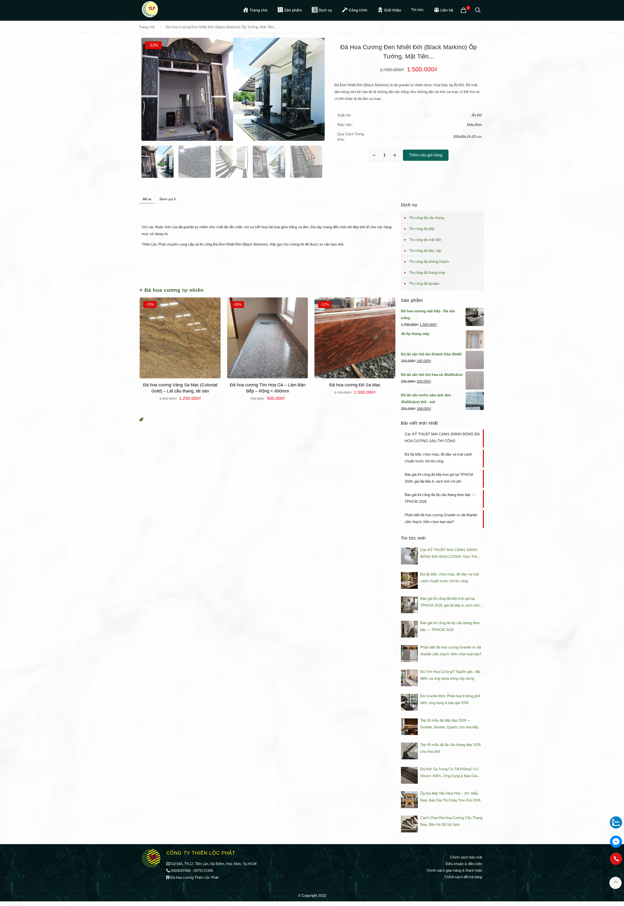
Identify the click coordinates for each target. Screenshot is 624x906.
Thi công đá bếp (421, 229)
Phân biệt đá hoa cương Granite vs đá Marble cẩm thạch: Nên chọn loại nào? (441, 518)
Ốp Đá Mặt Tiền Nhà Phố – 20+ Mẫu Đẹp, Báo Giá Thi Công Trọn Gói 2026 (450, 796)
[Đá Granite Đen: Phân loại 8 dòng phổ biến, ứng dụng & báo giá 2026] (409, 702)
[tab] (147, 199)
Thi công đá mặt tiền (425, 240)
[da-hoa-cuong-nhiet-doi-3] (233, 89)
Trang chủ (147, 27)
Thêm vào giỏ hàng (425, 155)
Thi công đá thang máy (427, 272)
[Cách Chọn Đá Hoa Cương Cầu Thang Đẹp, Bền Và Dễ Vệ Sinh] (409, 824)
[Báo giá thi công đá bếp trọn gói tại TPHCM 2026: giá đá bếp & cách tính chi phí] (409, 604)
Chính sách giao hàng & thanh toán (454, 870)
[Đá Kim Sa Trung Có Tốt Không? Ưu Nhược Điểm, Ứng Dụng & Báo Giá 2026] (409, 775)
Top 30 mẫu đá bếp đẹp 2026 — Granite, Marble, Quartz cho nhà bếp (449, 723)
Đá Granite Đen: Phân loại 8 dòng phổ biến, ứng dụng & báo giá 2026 (450, 699)
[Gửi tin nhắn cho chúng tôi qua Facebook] (616, 842)
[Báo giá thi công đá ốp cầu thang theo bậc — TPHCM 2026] (409, 629)
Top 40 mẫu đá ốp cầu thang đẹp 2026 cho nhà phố (450, 748)
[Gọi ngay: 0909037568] (616, 861)
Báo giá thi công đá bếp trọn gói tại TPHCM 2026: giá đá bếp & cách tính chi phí (439, 477)
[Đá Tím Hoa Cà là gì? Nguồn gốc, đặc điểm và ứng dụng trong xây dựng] (409, 677)
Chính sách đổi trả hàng (463, 877)
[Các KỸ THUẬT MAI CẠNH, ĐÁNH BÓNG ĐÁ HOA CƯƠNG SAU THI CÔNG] (409, 556)
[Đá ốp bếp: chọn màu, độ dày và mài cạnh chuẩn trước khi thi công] (409, 580)
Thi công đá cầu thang (426, 218)
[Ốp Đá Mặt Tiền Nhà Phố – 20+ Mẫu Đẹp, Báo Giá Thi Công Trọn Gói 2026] (409, 799)
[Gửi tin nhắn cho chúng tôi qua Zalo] (616, 822)
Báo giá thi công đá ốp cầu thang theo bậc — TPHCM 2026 (440, 498)
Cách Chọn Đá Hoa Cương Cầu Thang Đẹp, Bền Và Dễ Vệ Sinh (451, 821)
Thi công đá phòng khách (429, 261)
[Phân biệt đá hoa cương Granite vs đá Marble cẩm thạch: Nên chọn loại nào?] (409, 653)
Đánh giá (168, 199)
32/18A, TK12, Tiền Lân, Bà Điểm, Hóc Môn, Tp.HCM (213, 864)
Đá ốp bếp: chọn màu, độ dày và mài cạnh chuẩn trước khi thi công (438, 457)
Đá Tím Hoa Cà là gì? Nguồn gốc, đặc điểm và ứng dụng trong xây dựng (450, 674)
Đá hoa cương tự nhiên (174, 290)
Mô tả (147, 199)
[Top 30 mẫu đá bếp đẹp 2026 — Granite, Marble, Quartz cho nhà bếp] (409, 726)
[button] (141, 420)
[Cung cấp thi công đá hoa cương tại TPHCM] (150, 8)
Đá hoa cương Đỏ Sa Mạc (354, 384)
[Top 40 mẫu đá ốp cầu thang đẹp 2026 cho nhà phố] (409, 751)
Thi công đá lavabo (424, 283)
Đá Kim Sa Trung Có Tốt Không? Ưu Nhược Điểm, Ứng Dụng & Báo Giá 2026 (449, 773)
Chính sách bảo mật (466, 857)
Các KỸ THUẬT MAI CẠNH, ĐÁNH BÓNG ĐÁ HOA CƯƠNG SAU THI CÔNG (442, 437)
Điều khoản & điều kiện (464, 864)
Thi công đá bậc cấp (425, 250)
